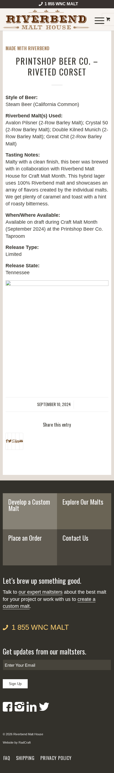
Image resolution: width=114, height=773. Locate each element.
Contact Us (75, 538)
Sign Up (15, 684)
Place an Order (25, 538)
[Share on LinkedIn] (17, 441)
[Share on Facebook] (7, 441)
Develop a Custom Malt (29, 505)
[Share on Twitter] (10, 441)
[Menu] (96, 19)
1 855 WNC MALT (40, 627)
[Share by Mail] (21, 441)
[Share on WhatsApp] (13, 441)
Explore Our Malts (83, 502)
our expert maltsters (41, 592)
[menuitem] (58, 4)
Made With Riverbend (27, 48)
